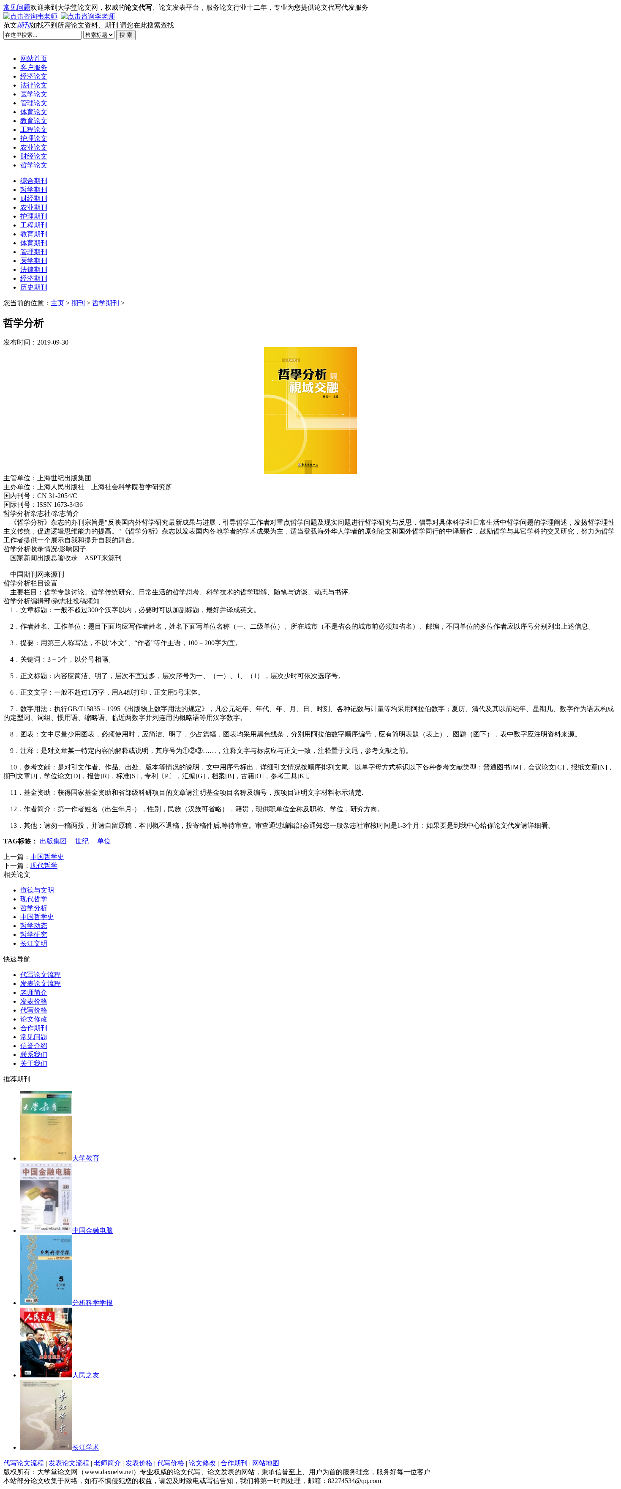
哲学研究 (33, 934)
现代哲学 (43, 865)
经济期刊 (33, 278)
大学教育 (85, 1158)
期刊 (23, 25)
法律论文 (33, 85)
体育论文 (33, 111)
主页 (57, 303)
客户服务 (33, 67)
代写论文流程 (40, 974)
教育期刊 (33, 234)
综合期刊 (33, 180)
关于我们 (33, 1063)
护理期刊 (33, 216)
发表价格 (33, 1001)
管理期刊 (33, 251)
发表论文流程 (40, 983)
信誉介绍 (33, 1045)
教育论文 (33, 120)
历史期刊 (33, 287)
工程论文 (33, 129)
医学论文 (33, 94)
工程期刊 (33, 225)
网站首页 (33, 58)
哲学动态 (33, 925)
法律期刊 (33, 269)
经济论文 (33, 76)
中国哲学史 (47, 856)
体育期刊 (33, 242)
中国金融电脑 (92, 1230)
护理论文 (33, 138)
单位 (104, 841)
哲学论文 (33, 165)
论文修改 (33, 1019)
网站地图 (265, 1463)
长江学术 (85, 1447)
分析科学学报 (92, 1302)
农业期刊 (33, 207)
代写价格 (33, 1010)
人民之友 (85, 1375)
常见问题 (16, 7)
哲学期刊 (33, 189)
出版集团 (53, 841)
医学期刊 (33, 260)
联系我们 (33, 1054)
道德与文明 (37, 890)
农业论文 (33, 147)
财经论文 (33, 156)
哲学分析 (33, 907)
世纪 (82, 841)
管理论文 (33, 103)
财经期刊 (33, 198)
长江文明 (33, 943)
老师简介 (33, 992)
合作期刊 (33, 1028)
